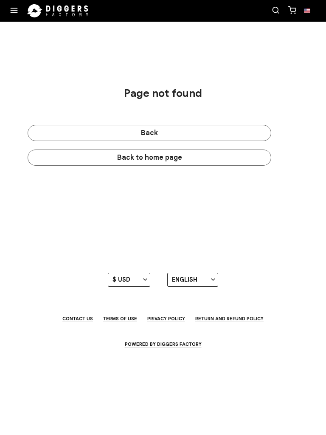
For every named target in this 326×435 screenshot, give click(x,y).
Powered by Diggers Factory (163, 344)
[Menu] (14, 11)
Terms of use (120, 319)
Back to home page (149, 157)
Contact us (77, 319)
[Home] (58, 11)
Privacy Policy (166, 319)
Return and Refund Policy (229, 319)
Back (149, 133)
